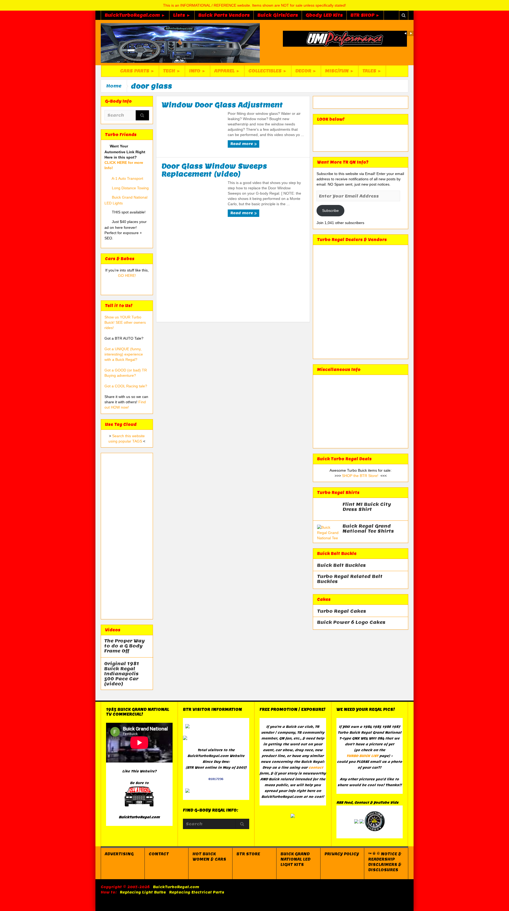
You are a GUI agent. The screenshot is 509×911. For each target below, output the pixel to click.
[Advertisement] (126, 536)
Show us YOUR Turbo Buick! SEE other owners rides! (125, 322)
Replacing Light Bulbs (143, 892)
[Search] (142, 115)
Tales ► (372, 71)
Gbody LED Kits (324, 15)
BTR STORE (248, 854)
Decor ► (306, 71)
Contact (159, 854)
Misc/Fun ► (339, 71)
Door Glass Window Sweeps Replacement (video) (214, 170)
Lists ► (182, 15)
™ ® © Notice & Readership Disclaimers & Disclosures (384, 862)
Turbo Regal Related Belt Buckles (350, 579)
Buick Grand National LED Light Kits (295, 859)
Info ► (197, 71)
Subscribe (330, 210)
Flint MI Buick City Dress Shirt (367, 507)
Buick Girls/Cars (277, 15)
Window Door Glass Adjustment (222, 105)
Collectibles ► (267, 71)
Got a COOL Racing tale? (125, 386)
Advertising (119, 854)
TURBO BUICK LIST (362, 756)
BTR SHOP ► (365, 15)
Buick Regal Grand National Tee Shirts (368, 529)
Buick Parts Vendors (224, 15)
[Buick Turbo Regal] (180, 43)
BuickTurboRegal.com (176, 887)
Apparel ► (227, 71)
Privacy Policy (341, 854)
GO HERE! (127, 275)
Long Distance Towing (130, 188)
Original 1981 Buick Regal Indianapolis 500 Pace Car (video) (121, 673)
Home (113, 86)
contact (316, 767)
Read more (242, 144)
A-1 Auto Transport (127, 178)
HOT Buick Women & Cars (209, 857)
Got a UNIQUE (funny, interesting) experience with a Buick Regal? (123, 354)
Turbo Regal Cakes (341, 611)
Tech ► (172, 71)
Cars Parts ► (137, 71)
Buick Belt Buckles (341, 565)
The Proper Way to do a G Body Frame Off (124, 646)
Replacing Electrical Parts (196, 892)
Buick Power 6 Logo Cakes (351, 622)
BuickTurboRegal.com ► (135, 15)
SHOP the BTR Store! (360, 476)
